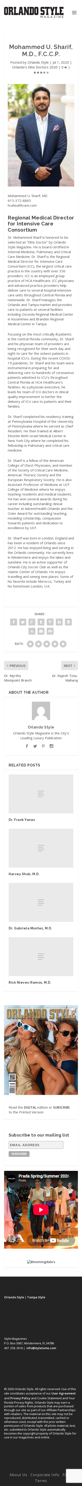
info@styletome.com (41, 1348)
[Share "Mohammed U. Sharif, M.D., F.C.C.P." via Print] (50, 631)
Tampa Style (36, 1297)
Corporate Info (45, 1474)
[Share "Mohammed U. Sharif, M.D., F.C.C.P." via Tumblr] (41, 622)
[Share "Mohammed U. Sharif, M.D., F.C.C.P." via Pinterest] (50, 622)
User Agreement (63, 1393)
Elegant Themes (40, 1464)
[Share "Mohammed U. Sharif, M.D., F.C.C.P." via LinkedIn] (59, 622)
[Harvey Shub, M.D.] (41, 848)
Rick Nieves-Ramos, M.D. (30, 982)
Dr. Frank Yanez (22, 820)
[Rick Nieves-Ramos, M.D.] (41, 956)
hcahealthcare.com (22, 205)
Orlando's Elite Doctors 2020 (35, 67)
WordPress (41, 1468)
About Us (18, 1474)
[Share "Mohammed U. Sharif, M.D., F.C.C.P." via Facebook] (13, 622)
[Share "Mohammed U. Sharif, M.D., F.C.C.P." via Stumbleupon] (31, 631)
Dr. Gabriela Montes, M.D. (30, 928)
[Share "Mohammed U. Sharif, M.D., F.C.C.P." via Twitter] (22, 622)
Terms (41, 1480)
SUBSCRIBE (61, 1107)
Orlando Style (38, 62)
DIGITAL (30, 1107)
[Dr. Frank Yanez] (41, 793)
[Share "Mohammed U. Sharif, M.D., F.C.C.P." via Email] (41, 631)
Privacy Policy (20, 1398)
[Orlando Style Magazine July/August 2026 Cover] (41, 1050)
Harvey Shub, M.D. (24, 874)
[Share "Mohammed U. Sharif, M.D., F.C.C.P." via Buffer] (68, 622)
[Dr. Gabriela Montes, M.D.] (41, 902)
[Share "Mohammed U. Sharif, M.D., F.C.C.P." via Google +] (31, 622)
